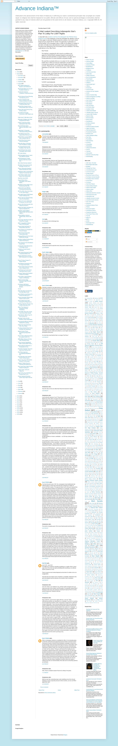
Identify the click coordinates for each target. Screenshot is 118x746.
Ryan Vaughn (96, 556)
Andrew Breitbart (92, 302)
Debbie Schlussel (90, 75)
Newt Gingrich (92, 510)
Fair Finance (96, 396)
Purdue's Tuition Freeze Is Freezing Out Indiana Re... (25, 364)
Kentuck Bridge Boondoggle (90, 462)
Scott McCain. (91, 560)
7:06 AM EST (45, 142)
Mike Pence (95, 499)
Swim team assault (99, 573)
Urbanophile (89, 153)
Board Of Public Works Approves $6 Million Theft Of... (24, 127)
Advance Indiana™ (37, 8)
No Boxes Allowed (90, 123)
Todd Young (98, 585)
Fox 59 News (89, 180)
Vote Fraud (96, 594)
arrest (95, 310)
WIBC (94, 599)
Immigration (96, 420)
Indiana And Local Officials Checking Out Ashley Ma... (25, 188)
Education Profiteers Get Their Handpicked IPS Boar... (25, 120)
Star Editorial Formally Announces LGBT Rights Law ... (25, 114)
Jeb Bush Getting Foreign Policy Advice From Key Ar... (25, 240)
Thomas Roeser (90, 580)
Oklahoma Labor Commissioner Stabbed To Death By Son (25, 172)
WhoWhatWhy (89, 156)
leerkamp (91, 468)
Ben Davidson (96, 316)
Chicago (86, 342)
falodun (86, 397)
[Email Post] (57, 126)
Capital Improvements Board (91, 333)
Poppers (98, 531)
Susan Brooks (98, 571)
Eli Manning (87, 389)
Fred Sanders (100, 403)
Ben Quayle (91, 317)
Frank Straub (100, 402)
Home (59, 690)
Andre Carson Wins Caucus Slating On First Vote (97, 642)
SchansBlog (89, 144)
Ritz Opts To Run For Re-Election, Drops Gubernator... (25, 319)
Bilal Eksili (92, 320)
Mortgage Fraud (98, 504)
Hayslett (97, 414)
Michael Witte (98, 496)
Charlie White (96, 340)
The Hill (88, 215)
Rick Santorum (95, 548)
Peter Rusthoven (97, 526)
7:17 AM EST (45, 672)
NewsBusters (89, 121)
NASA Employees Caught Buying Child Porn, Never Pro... (24, 160)
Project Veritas (94, 532)
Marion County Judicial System (94, 481)
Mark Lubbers (100, 483)
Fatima (90, 397)
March (19, 389)
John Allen (99, 451)
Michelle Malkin (90, 117)
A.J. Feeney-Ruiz (88, 298)
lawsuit (86, 468)
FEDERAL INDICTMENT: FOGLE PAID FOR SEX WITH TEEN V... (25, 212)
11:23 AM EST (45, 239)
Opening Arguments (91, 130)
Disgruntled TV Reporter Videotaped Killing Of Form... (25, 131)
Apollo (95, 307)
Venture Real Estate (89, 591)
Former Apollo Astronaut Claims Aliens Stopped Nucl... (25, 267)
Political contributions (96, 529)
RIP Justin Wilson (22, 153)
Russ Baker (89, 139)
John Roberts (93, 455)
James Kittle (92, 439)
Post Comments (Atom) (50, 692)
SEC (96, 561)
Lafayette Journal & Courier (92, 198)
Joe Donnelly (98, 448)
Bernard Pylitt (98, 317)
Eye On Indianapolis (91, 77)
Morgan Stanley (90, 504)
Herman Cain (92, 416)
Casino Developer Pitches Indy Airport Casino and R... (25, 298)
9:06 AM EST (45, 166)
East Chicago (100, 386)
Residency (87, 544)
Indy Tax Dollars (90, 105)
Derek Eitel (89, 375)
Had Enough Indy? (90, 84)
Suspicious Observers (91, 212)
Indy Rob (44, 563)
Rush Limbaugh (94, 554)
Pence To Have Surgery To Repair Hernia (24, 261)
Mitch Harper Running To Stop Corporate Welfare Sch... (25, 253)
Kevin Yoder (100, 462)
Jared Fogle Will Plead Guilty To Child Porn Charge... (25, 220)
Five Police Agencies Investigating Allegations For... (24, 353)
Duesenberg (87, 383)
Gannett (93, 405)
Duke (100, 383)
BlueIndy (92, 323)
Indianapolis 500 (88, 430)
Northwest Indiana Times (92, 205)
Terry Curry (97, 577)
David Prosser (95, 368)
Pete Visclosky (88, 526)
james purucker (88, 442)
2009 (18, 406)
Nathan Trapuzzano (93, 506)
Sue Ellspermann (99, 570)
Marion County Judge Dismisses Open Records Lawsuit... (24, 281)
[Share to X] (64, 126)
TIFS (97, 580)
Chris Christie (100, 342)
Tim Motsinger (94, 583)
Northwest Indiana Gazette (92, 126)
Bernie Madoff (88, 318)
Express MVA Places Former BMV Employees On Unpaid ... (25, 257)
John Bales (88, 452)
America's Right (90, 61)
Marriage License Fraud (90, 487)
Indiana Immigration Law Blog (93, 96)
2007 (18, 410)
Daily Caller (89, 73)
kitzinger (95, 464)
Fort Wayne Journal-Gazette (92, 177)
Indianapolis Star (90, 196)
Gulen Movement (95, 413)
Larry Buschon (94, 465)
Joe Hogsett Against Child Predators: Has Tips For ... (24, 147)
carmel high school (97, 337)
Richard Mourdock (90, 547)
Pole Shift (87, 529)
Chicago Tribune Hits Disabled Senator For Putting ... (25, 274)
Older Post (76, 690)
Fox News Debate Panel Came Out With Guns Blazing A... (25, 328)
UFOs (101, 588)
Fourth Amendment (97, 400)
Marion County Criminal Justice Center (94, 479)
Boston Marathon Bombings (96, 324)
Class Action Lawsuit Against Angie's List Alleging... (24, 277)
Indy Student (89, 103)
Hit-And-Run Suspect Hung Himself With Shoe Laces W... (25, 107)
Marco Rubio (98, 477)
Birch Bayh (98, 321)
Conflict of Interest (89, 354)
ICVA (87, 420)
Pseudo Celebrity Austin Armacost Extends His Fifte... (25, 100)
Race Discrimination (95, 535)
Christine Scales (90, 343)
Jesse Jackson (93, 445)
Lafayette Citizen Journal (92, 112)
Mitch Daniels (97, 501)
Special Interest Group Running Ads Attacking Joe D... (25, 97)
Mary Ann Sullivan (95, 489)
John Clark (96, 452)
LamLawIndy (45, 134)
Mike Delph (97, 497)
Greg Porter (87, 411)
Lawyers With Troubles (91, 114)
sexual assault (88, 564)
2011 (18, 402)
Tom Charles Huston (89, 586)
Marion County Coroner (90, 478)
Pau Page (96, 520)
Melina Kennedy (96, 492)
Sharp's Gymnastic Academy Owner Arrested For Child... (25, 169)
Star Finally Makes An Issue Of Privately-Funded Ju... (25, 89)
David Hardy (95, 365)
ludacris (92, 474)
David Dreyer (89, 365)
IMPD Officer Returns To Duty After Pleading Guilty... (25, 340)
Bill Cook (92, 321)
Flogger (44, 191)
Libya (100, 470)
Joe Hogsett (88, 449)
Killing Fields (89, 464)
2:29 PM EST (45, 382)
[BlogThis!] (62, 126)
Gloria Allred (87, 408)
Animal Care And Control (96, 304)
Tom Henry (97, 586)
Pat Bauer (98, 519)
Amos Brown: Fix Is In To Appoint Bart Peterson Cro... (25, 134)
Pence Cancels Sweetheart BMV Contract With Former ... (25, 343)
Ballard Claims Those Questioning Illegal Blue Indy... (24, 332)
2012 (18, 400)
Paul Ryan (99, 522)
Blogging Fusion (90, 68)
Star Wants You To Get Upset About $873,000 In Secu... (24, 270)
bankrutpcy (98, 311)
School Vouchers (88, 558)
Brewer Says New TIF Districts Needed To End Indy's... (25, 360)
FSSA (87, 405)
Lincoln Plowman (89, 471)
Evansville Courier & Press (92, 175)
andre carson (99, 301)
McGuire (101, 490)
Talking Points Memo (91, 147)
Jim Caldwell (87, 446)
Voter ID (94, 595)
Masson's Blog (89, 116)
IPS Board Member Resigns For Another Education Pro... (25, 304)
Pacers (96, 516)
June (19, 383)
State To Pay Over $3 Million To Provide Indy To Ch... (25, 373)
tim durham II (96, 582)
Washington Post (90, 222)
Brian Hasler (95, 327)
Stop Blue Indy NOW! (23, 178)
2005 (18, 414)
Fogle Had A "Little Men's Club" (25, 117)
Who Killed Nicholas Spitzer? (25, 163)
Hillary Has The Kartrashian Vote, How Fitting (24, 325)
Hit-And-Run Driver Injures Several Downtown (24, 141)
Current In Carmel (90, 171)
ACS (101, 298)
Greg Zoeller (94, 412)
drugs (100, 380)
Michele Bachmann (89, 497)
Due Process (98, 381)
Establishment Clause (89, 394)
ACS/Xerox (90, 299)
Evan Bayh (87, 396)
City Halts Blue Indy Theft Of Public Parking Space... (24, 357)
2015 (18, 73)
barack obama (89, 313)
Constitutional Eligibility (90, 355)
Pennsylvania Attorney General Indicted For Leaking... (25, 322)
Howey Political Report (91, 185)
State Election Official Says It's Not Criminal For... (25, 315)
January (20, 393)
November (20, 77)
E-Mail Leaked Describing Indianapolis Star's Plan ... (24, 123)
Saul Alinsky (98, 557)
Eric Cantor (89, 390)
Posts (88, 239)
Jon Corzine (100, 455)
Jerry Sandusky (94, 443)
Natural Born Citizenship (93, 509)
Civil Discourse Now (91, 72)
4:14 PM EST (45, 421)
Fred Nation (93, 403)
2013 (18, 398)
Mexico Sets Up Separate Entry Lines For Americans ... (25, 198)
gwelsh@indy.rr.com (20, 50)
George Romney (89, 406)
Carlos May (94, 336)
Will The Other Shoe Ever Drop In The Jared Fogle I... (25, 192)
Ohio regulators (88, 515)
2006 (18, 412)
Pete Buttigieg (98, 525)
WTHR (87, 221)
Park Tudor (98, 517)
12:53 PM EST (45, 280)
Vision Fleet (100, 592)
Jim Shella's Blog (90, 107)
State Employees (88, 566)
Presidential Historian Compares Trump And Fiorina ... (25, 93)
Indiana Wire (89, 191)
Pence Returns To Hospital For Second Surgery (25, 230)
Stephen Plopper (97, 566)
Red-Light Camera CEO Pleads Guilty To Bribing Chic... (25, 195)
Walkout (99, 595)
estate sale (98, 394)
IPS (87, 435)
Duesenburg (94, 383)
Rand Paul (92, 536)
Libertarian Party (88, 470)
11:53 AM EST (45, 684)
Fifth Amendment (94, 399)
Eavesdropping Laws (90, 387)
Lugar (97, 474)
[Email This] (60, 126)
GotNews (88, 82)
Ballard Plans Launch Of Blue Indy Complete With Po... (25, 137)
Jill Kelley (99, 445)
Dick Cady (96, 375)
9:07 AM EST (45, 187)
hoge (100, 417)
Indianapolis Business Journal (93, 192)
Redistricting (98, 539)
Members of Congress (89, 493)
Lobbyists (97, 472)
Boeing (86, 324)
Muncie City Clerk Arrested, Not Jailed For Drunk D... (25, 205)
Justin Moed (96, 459)
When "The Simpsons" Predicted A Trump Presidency (23, 308)
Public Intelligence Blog (91, 135)
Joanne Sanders (95, 446)
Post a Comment (44, 687)
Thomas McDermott (98, 579)
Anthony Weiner (88, 305)
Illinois (91, 420)
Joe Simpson (93, 451)
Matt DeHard (95, 490)
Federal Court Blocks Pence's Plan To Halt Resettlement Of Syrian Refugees (94, 630)
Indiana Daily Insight (91, 187)
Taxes (86, 577)
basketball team (88, 316)
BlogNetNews (89, 66)
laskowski (101, 465)
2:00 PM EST (45, 337)
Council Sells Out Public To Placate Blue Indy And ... (24, 227)
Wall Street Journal (89, 596)
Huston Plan (96, 419)
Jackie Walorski (93, 436)
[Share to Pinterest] (67, 126)
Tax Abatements (97, 576)
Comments (89, 241)
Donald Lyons (94, 378)
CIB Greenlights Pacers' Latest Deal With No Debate (25, 156)
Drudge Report (89, 173)
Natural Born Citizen (97, 507)
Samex (86, 557)
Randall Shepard (99, 536)
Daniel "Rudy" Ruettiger (96, 362)
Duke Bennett (88, 384)
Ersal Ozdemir (96, 393)
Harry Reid (92, 414)
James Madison (99, 439)
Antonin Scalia (88, 307)
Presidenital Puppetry (91, 132)
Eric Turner (94, 391)
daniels (86, 364)
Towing (90, 588)
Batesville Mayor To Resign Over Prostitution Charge (24, 144)
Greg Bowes (98, 410)
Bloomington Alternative (91, 164)
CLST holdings (95, 351)
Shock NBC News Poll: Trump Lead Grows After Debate (25, 312)
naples (86, 506)
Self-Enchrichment (97, 563)
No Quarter (88, 124)
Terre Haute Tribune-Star (92, 214)
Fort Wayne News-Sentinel (92, 178)
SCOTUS (88, 142)
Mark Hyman (87, 483)
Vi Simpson (93, 592)
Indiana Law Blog (90, 98)
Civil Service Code (94, 349)
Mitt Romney (100, 503)
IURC (90, 435)
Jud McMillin (91, 458)
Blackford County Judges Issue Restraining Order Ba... (25, 185)
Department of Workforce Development (95, 374)
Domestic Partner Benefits (95, 377)
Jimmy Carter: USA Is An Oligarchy (23, 370)
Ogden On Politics (90, 128)
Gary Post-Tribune (90, 184)
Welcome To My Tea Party (92, 154)
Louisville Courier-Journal (92, 200)
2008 (18, 408)
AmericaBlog (89, 63)
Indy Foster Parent (90, 100)
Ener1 (93, 389)
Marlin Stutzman (97, 484)
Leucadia (98, 468)
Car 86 (100, 333)
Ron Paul (100, 551)
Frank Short (92, 402)
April (19, 387)
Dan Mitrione (89, 361)
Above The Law (90, 59)
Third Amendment (88, 579)
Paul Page (92, 522)
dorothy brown (94, 380)
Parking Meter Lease (89, 519)
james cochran (94, 438)
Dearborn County (88, 371)
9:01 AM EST (45, 153)
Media (88, 492)
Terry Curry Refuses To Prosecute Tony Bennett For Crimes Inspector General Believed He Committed (94, 701)
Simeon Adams (97, 564)
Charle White (98, 339)
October (20, 79)
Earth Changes (92, 386)
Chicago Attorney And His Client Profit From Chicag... (25, 237)
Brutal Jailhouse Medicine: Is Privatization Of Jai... (24, 346)
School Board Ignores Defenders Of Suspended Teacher (94, 654)
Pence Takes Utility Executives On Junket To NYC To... (25, 336)
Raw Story (88, 137)
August (20, 83)
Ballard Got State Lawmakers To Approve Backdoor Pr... (25, 208)
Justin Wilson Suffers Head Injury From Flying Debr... (24, 175)
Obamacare (93, 512)
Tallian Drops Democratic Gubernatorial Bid (24, 233)
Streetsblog (89, 146)
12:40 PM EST (45, 247)
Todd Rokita (92, 585)
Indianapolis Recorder (91, 194)
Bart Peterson (97, 314)
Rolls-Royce (94, 551)
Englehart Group (99, 389)
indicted (86, 433)
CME (102, 351)
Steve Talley (91, 569)
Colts (100, 352)
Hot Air (87, 93)
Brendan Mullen (97, 326)
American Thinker (90, 65)
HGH (99, 416)
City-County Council (95, 348)
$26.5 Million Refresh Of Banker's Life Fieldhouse (24, 86)
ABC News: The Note (91, 163)
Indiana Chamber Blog (91, 95)
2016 (18, 71)
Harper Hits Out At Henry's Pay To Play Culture (25, 110)
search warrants (88, 561)
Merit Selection (98, 493)
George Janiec (100, 405)
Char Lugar (92, 339)
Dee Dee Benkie (97, 371)
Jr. (85, 458)
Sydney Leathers (91, 574)
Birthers (86, 323)
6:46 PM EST (45, 580)
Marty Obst (87, 489)
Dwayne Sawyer (96, 384)
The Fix (88, 149)
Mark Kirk (93, 483)
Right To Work (92, 550)
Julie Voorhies (88, 459)
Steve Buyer (87, 567)
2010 (18, 404)
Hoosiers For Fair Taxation (92, 91)
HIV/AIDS (95, 417)
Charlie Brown (88, 340)
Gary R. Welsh (45, 285)
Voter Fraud (87, 595)
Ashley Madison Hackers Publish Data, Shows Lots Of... (24, 216)
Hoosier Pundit (89, 89)
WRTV (87, 219)
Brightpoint (93, 329)
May (19, 385)
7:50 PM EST (45, 633)
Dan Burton (87, 359)
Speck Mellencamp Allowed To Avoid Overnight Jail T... (25, 295)
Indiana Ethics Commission (92, 422)
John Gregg (94, 454)
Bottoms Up (89, 326)
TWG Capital (96, 588)
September (21, 81)
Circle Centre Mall (95, 346)
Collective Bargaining (91, 352)
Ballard (92, 311)
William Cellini (100, 599)
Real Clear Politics (90, 208)
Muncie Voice (89, 119)
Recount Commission (91, 538)
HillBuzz (88, 86)
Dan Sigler (96, 361)
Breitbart (88, 166)
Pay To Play (95, 523)
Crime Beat (87, 358)
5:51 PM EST (45, 519)
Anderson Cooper (88, 301)
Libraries (95, 470)
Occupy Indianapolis (96, 513)
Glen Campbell (98, 406)
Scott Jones (96, 558)
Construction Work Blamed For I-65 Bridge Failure (25, 246)
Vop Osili (89, 593)
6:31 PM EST (45, 558)
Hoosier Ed (88, 87)
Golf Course (94, 408)
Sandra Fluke (92, 557)
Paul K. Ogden (45, 252)
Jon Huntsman (89, 456)
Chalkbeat (88, 70)
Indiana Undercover (97, 429)
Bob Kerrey (99, 323)
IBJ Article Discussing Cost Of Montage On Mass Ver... (25, 166)
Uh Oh (19, 288)
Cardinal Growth (88, 334)
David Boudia (100, 364)
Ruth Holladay (89, 140)
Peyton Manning (89, 528)
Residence (98, 542)
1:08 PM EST (45, 301)
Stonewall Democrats (89, 570)
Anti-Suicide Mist (97, 305)
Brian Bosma (87, 327)
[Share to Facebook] (65, 126)
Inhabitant (101, 433)
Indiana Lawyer (89, 189)
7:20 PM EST (45, 593)
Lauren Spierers (98, 467)
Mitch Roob (91, 503)
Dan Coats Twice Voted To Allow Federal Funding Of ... (25, 367)
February (20, 391)
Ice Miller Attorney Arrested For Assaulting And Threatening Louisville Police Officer (97, 667)
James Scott (95, 442)
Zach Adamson (95, 602)
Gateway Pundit (90, 80)
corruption (92, 357)
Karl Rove (91, 461)
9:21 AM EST (45, 223)
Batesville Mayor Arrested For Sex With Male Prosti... (25, 291)
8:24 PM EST (45, 664)
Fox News (88, 182)
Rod (98, 550)
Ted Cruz (91, 577)
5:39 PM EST (45, 477)
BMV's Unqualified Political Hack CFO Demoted (24, 224)
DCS (100, 370)
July (19, 381)
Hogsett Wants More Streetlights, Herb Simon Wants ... (24, 181)
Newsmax (88, 203)
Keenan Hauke (98, 461)
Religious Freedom (89, 542)
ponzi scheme (88, 531)
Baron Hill (89, 314)
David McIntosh (93, 367)
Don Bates (87, 378)
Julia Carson (98, 458)
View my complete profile (91, 33)
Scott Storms (98, 560)
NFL (98, 510)
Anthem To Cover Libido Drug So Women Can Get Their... (25, 201)
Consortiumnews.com (91, 170)
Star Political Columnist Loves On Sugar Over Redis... (25, 264)
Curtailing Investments (96, 358)
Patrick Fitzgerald (88, 520)
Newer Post (41, 690)
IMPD (101, 420)
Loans (92, 472)
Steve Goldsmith (95, 567)
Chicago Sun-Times (91, 168)
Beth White (95, 318)
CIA (97, 343)
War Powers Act (98, 596)
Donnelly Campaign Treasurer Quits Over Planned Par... (25, 349)
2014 (18, 396)
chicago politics (93, 342)
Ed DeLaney (98, 387)
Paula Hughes (88, 523)
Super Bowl (89, 572)
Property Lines (89, 133)
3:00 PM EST (45, 390)
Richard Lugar (94, 545)
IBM (102, 419)
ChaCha (86, 339)
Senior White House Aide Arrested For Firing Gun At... (25, 301)
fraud (88, 403)
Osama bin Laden (89, 516)
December (20, 75)
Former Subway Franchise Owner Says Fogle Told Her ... (25, 377)
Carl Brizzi (95, 334)
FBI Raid (95, 397)
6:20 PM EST (45, 528)
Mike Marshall (88, 499)
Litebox (97, 471)
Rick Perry (87, 548)
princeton (87, 532)
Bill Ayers (98, 320)
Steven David (98, 569)
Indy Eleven (93, 433)
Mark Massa (89, 484)
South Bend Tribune (91, 210)
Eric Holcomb (96, 390)
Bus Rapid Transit (95, 332)
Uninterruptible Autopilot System (94, 589)
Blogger (65, 734)
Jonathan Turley (90, 109)
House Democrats (88, 419)
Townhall (88, 151)
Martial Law (98, 487)
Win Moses (89, 601)
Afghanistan (98, 299)
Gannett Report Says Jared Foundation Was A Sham (24, 150)
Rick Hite (99, 547)
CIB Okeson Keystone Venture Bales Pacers (94, 345)
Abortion (96, 298)
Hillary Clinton (88, 417)
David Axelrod (92, 364)
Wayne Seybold (89, 598)
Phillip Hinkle (98, 528)
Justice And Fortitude (91, 110)
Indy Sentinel (89, 102)
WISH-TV (88, 217)
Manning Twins (94, 475)
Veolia (88, 592)
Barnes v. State (99, 313)
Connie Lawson (98, 354)
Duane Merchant (88, 381)
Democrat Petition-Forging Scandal (94, 373)
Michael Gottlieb (88, 496)
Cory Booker (98, 357)
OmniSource (97, 515)
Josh (43, 219)
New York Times (90, 201)
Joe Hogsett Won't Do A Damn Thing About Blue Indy (25, 103)
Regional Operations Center (92, 541)
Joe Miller (96, 449)
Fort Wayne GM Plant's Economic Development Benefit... (24, 286)
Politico (88, 207)
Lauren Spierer (89, 467)
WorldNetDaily (89, 224)
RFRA (94, 544)
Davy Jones (93, 370)
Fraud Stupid (89, 79)
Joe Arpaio (92, 448)
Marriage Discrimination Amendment (93, 486)
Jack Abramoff (96, 435)
